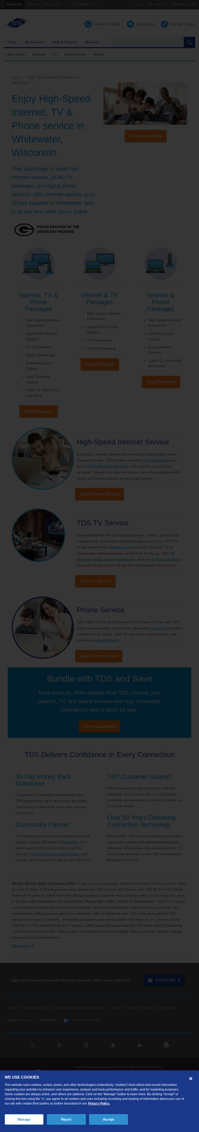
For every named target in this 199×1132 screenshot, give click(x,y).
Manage (24, 1119)
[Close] (190, 1078)
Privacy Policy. (99, 1103)
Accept (108, 1119)
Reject (66, 1119)
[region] (99, 1101)
